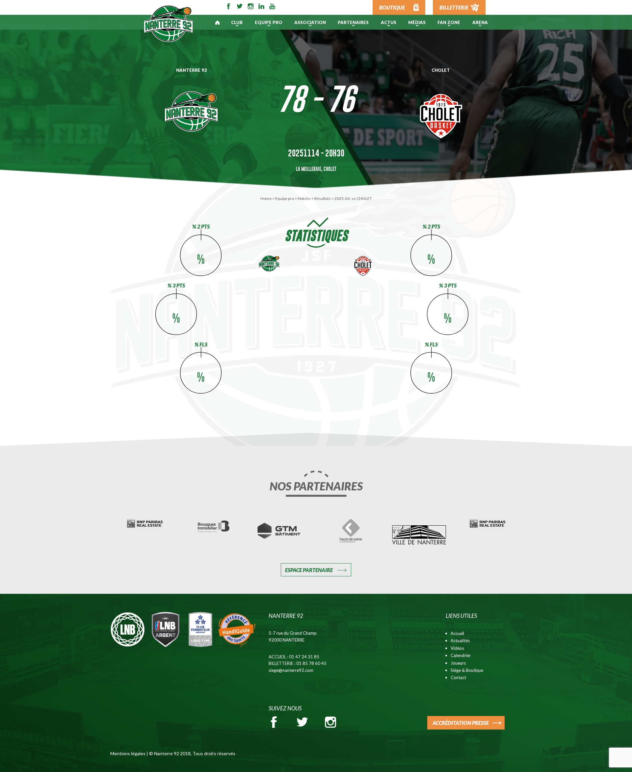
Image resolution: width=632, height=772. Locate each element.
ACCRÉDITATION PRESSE (461, 723)
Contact (458, 677)
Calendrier (461, 655)
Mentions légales (127, 753)
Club (237, 22)
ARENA (480, 22)
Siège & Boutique (467, 670)
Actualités (460, 640)
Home (266, 198)
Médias (417, 22)
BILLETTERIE (453, 7)
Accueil (457, 633)
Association (310, 22)
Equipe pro (268, 22)
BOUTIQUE (392, 7)
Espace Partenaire (309, 570)
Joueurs (458, 663)
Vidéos (457, 648)
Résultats (322, 198)
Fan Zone (448, 22)
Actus (388, 22)
